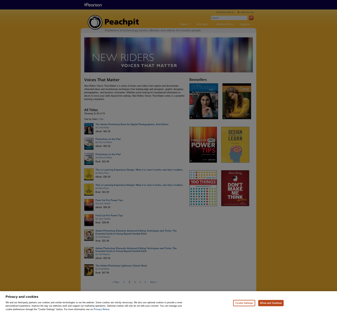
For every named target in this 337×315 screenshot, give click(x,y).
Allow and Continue (271, 303)
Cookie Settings (244, 303)
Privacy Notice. (102, 309)
